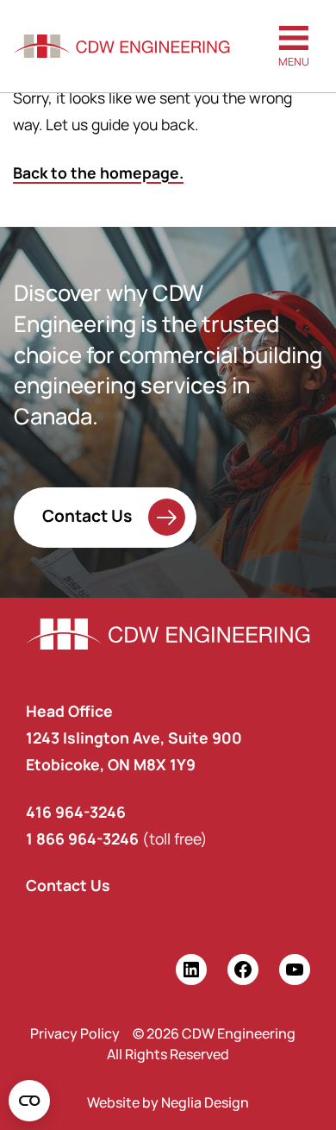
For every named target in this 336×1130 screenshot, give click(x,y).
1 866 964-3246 (82, 838)
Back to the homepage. (98, 172)
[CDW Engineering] (121, 47)
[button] (293, 46)
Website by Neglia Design (168, 1102)
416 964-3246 (76, 811)
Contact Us (87, 516)
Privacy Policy (75, 1033)
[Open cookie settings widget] (29, 1100)
